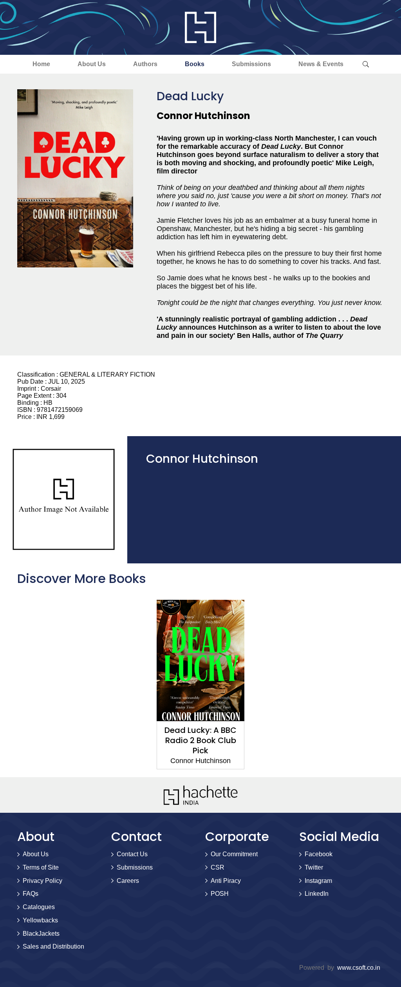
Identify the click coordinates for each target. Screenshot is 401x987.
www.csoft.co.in (358, 967)
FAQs (30, 893)
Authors (145, 64)
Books (194, 64)
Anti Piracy (226, 880)
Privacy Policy (42, 880)
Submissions (251, 64)
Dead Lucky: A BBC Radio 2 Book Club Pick (200, 740)
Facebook (318, 854)
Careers (128, 880)
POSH (220, 893)
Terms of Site (41, 867)
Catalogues (39, 907)
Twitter (314, 867)
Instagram (318, 880)
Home (41, 64)
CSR (217, 867)
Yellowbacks (40, 920)
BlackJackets (41, 933)
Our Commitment (234, 854)
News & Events (320, 64)
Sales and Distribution (53, 946)
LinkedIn (317, 893)
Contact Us (132, 854)
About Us (92, 64)
